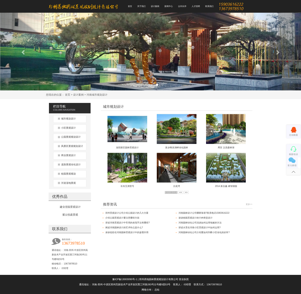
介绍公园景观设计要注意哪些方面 (122, 217)
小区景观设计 (68, 127)
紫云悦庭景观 (70, 214)
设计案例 (78, 94)
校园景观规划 (68, 173)
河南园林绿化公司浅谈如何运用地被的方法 (200, 222)
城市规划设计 (68, 118)
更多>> (249, 204)
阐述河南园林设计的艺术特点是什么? (124, 227)
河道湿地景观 (68, 183)
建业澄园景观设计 (70, 206)
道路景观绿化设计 (71, 164)
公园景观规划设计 (71, 136)
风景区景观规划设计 (72, 146)
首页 (67, 94)
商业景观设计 (68, 155)
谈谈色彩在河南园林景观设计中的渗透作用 (126, 232)
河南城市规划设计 (97, 94)
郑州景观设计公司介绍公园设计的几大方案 (126, 213)
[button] (22, 51)
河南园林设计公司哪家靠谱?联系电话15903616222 (204, 213)
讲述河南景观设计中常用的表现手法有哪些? (127, 222)
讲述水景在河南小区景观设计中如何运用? (200, 227)
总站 (157, 289)
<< (180, 192)
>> (186, 192)
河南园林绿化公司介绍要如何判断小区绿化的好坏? (204, 232)
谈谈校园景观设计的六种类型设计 (196, 217)
